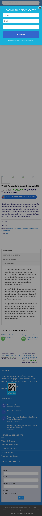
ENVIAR (21, 35)
